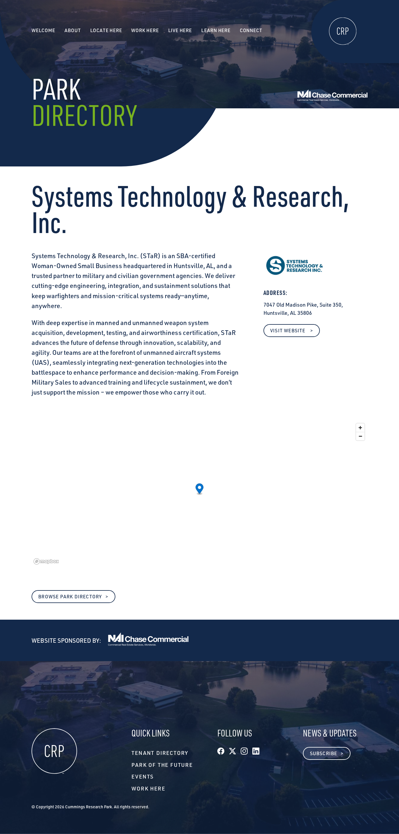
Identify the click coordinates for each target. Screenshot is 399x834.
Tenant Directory (159, 753)
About (73, 30)
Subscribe (323, 753)
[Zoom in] (360, 427)
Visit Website (288, 330)
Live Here (180, 30)
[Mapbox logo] (46, 561)
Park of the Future (161, 765)
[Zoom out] (360, 436)
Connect (251, 30)
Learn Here (215, 30)
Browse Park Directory (70, 597)
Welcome (43, 30)
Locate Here (106, 30)
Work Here (148, 788)
